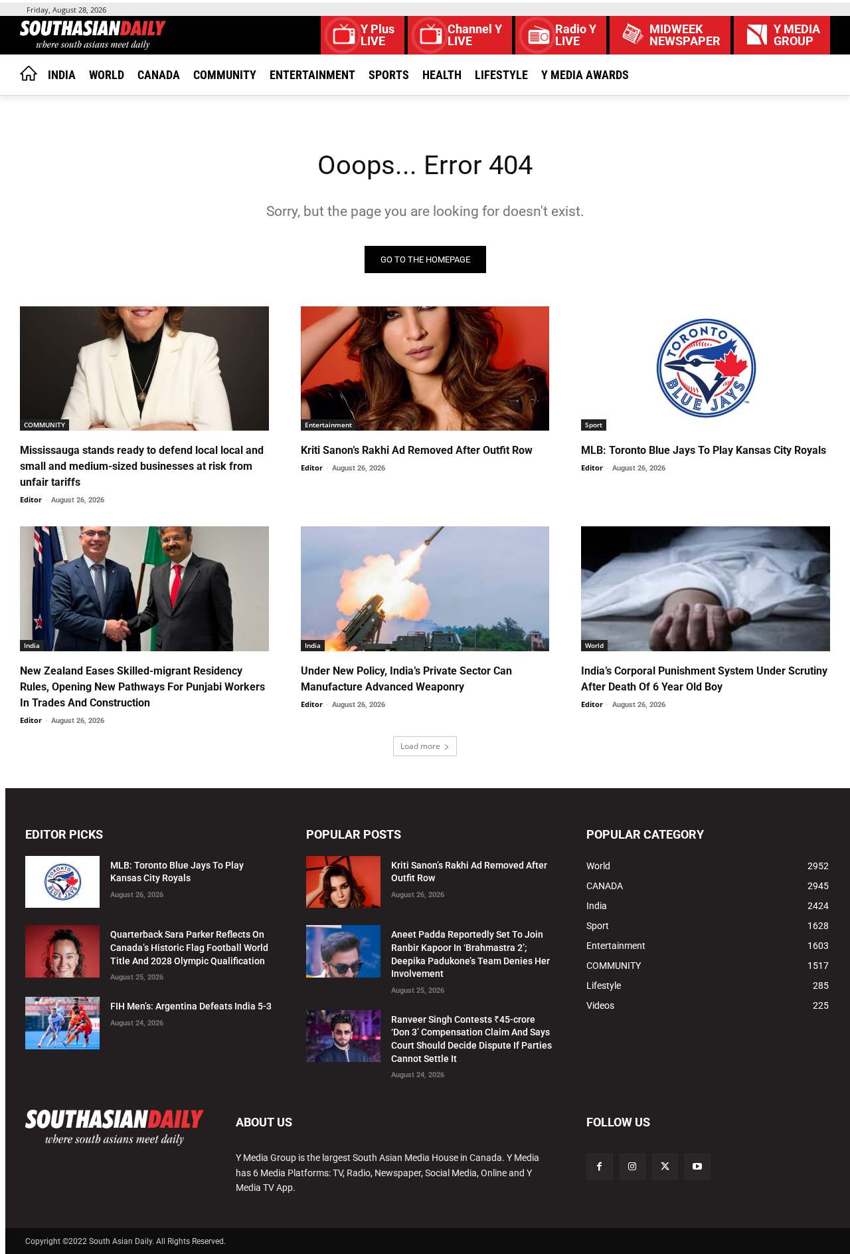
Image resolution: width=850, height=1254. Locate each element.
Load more (420, 746)
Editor (31, 499)
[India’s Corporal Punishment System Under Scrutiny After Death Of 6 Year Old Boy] (705, 588)
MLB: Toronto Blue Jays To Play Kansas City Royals (703, 450)
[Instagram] (632, 1167)
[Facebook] (599, 1167)
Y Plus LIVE (377, 35)
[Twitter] (665, 1167)
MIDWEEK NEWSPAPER (685, 35)
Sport (593, 424)
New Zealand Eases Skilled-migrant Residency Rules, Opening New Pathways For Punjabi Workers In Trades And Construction (142, 687)
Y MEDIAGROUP (797, 35)
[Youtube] (698, 1167)
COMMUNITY (44, 424)
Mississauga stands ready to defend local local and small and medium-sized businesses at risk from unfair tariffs (142, 466)
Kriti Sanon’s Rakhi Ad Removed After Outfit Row (417, 450)
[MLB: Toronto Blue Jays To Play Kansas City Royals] (705, 368)
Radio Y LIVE (575, 35)
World (594, 645)
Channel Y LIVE (475, 35)
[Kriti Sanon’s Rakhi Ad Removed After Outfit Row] (425, 368)
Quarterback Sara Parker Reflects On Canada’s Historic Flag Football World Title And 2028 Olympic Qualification (189, 947)
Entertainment (328, 424)
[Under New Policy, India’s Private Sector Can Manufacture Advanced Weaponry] (425, 588)
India (32, 645)
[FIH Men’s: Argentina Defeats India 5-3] (62, 1023)
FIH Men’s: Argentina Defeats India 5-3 (191, 1006)
